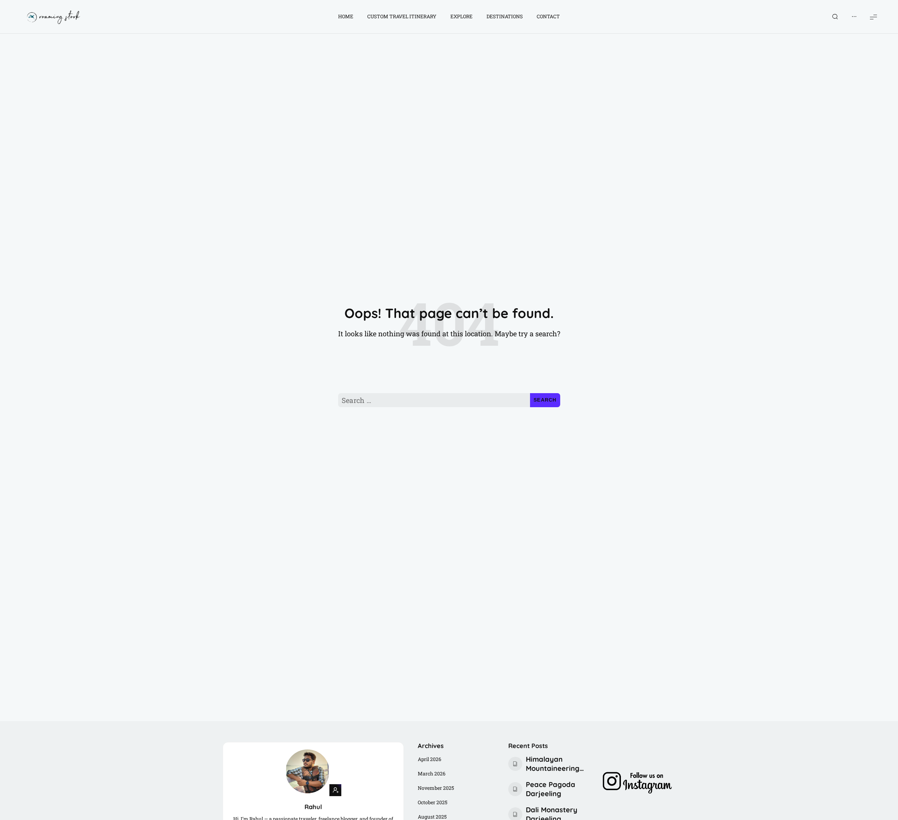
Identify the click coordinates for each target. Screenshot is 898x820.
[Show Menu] (873, 16)
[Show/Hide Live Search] (835, 17)
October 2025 (432, 802)
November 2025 (436, 788)
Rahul (313, 807)
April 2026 (429, 759)
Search (545, 400)
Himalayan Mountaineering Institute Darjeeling (552, 764)
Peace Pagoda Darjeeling (550, 789)
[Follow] (335, 790)
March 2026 (431, 773)
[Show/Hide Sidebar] (854, 17)
